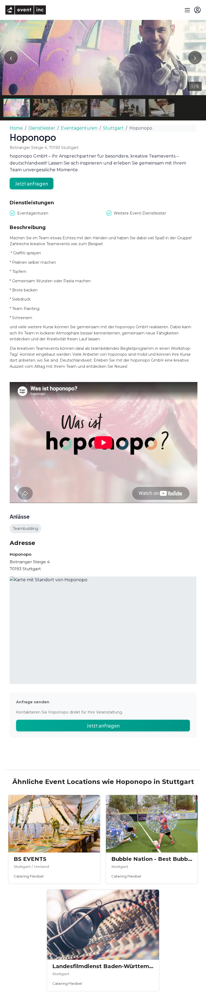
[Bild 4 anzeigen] (103, 107)
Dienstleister (41, 128)
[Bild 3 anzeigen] (74, 107)
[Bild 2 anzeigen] (45, 107)
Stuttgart (113, 128)
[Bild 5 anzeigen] (132, 107)
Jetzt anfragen (31, 183)
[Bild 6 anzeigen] (161, 107)
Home (16, 128)
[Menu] (186, 10)
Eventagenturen (79, 128)
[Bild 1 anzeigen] (16, 107)
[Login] (197, 10)
